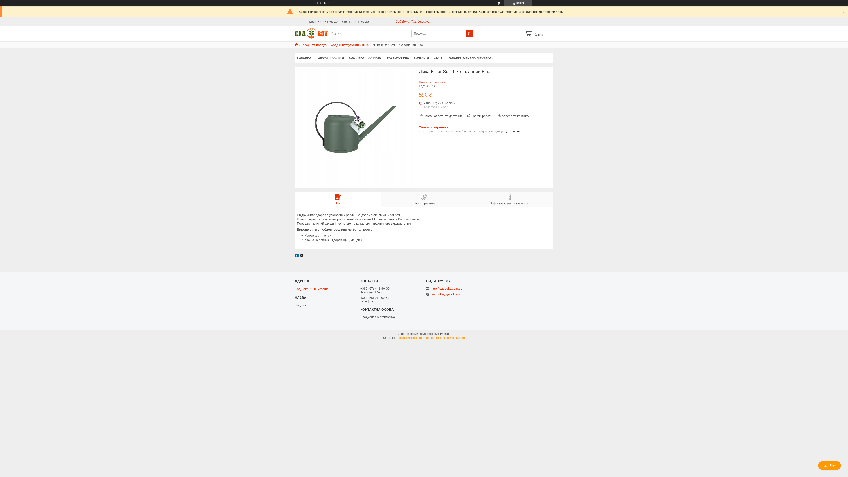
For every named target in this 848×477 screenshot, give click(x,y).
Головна (304, 57)
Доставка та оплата (365, 57)
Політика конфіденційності (448, 337)
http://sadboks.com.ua (447, 288)
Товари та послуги (314, 45)
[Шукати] (469, 33)
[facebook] (297, 256)
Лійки (365, 45)
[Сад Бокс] (311, 33)
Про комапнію (397, 57)
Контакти (421, 57)
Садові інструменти (345, 45)
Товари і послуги (330, 57)
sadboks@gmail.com (446, 294)
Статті (438, 57)
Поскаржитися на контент (413, 337)
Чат (833, 465)
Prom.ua (445, 333)
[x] (301, 256)
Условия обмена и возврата (471, 57)
